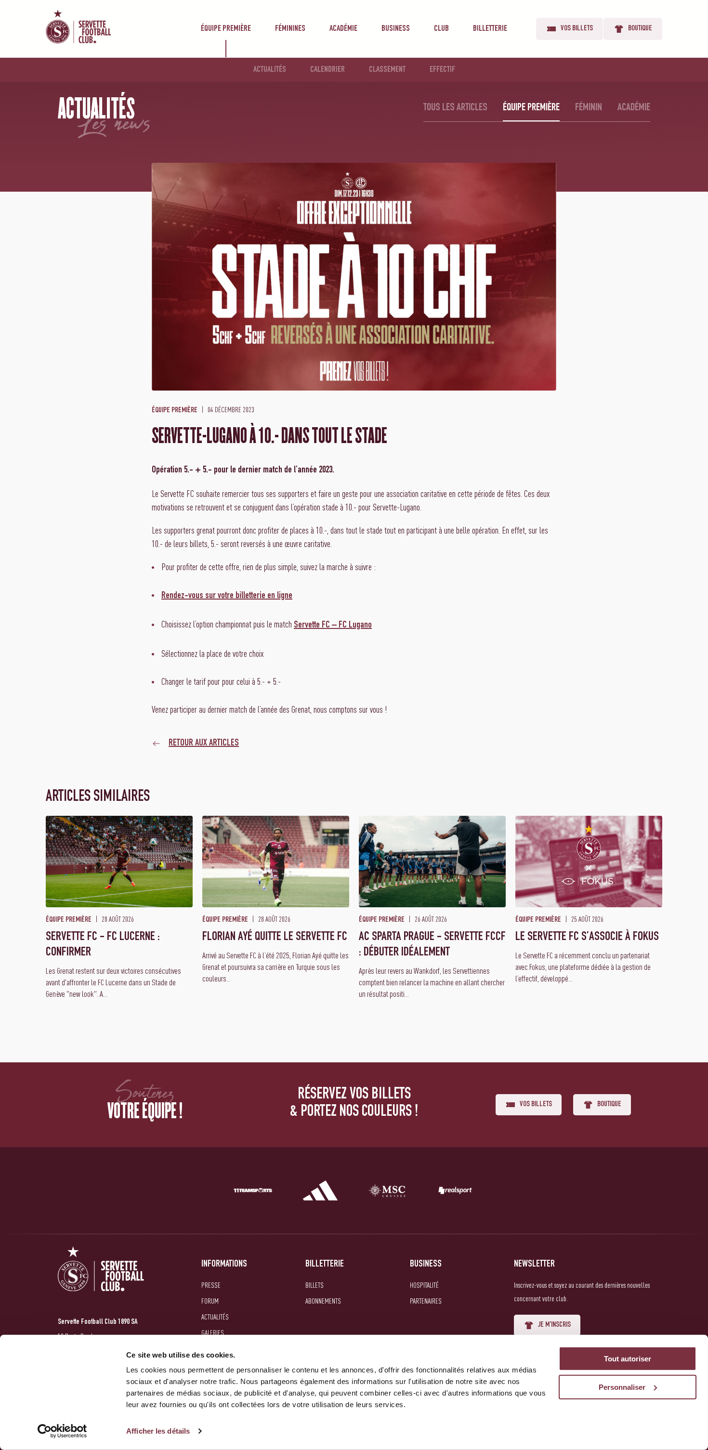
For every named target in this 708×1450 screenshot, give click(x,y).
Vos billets (577, 29)
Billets (314, 1284)
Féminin (588, 108)
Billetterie (490, 29)
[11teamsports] (253, 1192)
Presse (211, 1284)
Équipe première (226, 29)
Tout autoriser (627, 1359)
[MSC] (387, 1192)
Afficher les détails (158, 1431)
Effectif (442, 69)
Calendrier (327, 69)
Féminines (290, 29)
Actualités (269, 69)
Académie (343, 29)
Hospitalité (424, 1284)
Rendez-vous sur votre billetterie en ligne (226, 596)
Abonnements (323, 1300)
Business (395, 29)
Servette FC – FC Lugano (333, 625)
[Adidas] (320, 1192)
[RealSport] (455, 1192)
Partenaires (426, 1300)
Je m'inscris (554, 1325)
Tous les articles (455, 108)
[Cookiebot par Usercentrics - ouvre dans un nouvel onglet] (62, 1431)
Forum (210, 1300)
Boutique (640, 29)
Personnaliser (622, 1387)
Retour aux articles (204, 743)
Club (441, 29)
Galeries (212, 1332)
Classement (387, 69)
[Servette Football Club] (101, 1280)
